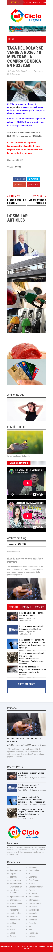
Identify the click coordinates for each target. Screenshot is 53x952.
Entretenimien (16, 887)
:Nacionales (34, 870)
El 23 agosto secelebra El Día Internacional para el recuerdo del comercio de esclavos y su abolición (32, 643)
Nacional (13, 916)
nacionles (33, 920)
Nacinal (13, 906)
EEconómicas (16, 883)
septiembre (15, 107)
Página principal (13, 551)
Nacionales (15, 920)
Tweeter (34, 179)
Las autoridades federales (37, 201)
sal (30, 926)
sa (11, 926)
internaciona (15, 900)
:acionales (33, 867)
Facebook (20, 179)
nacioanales (34, 910)
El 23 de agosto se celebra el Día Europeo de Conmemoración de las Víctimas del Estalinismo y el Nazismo (31, 658)
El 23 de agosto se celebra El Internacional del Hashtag (31, 627)
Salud (12, 933)
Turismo (13, 936)
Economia (33, 877)
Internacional (34, 900)
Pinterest (34, 185)
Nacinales (33, 906)
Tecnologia (33, 933)
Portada (32, 923)
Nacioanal (14, 910)
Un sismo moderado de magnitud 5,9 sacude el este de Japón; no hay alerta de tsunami (32, 670)
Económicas (34, 880)
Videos (32, 936)
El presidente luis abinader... (16, 201)
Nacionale (33, 916)
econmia (13, 877)
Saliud (12, 929)
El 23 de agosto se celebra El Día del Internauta (28, 2)
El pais (32, 883)
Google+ (20, 185)
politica (13, 923)
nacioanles (33, 913)
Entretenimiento (36, 887)
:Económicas (15, 870)
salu (30, 929)
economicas (15, 880)
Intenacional (34, 896)
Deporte (13, 873)
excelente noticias (14, 891)
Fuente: (32, 890)
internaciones (35, 903)
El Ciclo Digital (22, 946)
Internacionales (17, 903)
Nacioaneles (15, 913)
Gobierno (33, 893)
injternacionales (17, 896)
